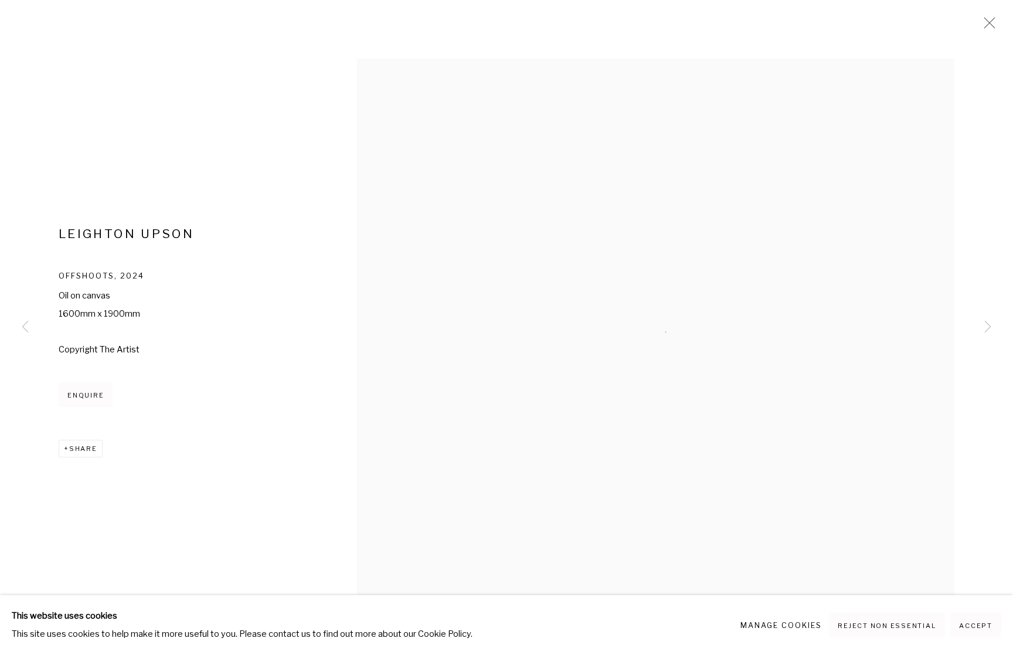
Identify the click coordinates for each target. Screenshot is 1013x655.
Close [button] (986, 26)
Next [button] (988, 328)
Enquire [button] (85, 395)
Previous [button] (25, 328)
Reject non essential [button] (887, 626)
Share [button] (83, 448)
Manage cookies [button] (781, 625)
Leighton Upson (126, 233)
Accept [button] (975, 626)
